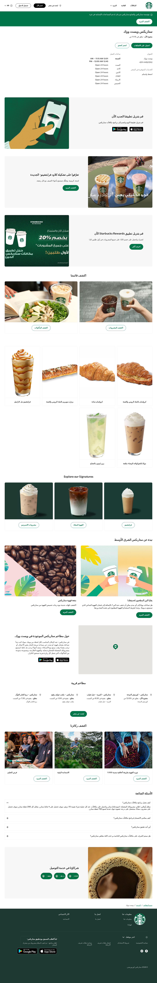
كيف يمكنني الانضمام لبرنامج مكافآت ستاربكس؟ (132, 818)
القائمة (123, 5)
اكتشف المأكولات (41, 328)
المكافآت (133, 5)
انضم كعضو (122, 45)
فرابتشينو (128, 525)
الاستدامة (66, 919)
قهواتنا (130, 925)
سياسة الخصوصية (142, 943)
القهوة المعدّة (78, 525)
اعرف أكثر (136, 247)
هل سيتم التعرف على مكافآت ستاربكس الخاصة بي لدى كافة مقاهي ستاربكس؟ (120, 836)
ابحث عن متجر (78, 714)
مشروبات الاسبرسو (28, 525)
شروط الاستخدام (123, 943)
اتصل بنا (98, 919)
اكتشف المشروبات (116, 328)
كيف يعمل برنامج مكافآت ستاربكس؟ (136, 803)
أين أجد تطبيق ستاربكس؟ (140, 827)
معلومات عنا (128, 919)
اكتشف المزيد (144, 21)
